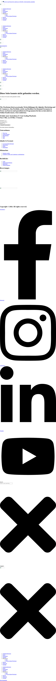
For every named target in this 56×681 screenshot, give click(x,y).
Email (1, 123)
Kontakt (4, 19)
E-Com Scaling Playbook (10, 16)
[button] (28, 23)
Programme (5, 11)
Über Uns (5, 18)
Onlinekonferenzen (7, 8)
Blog (6, 15)
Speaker (4, 12)
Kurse (4, 10)
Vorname (2, 120)
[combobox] (6, 483)
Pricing (4, 17)
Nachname (2, 122)
